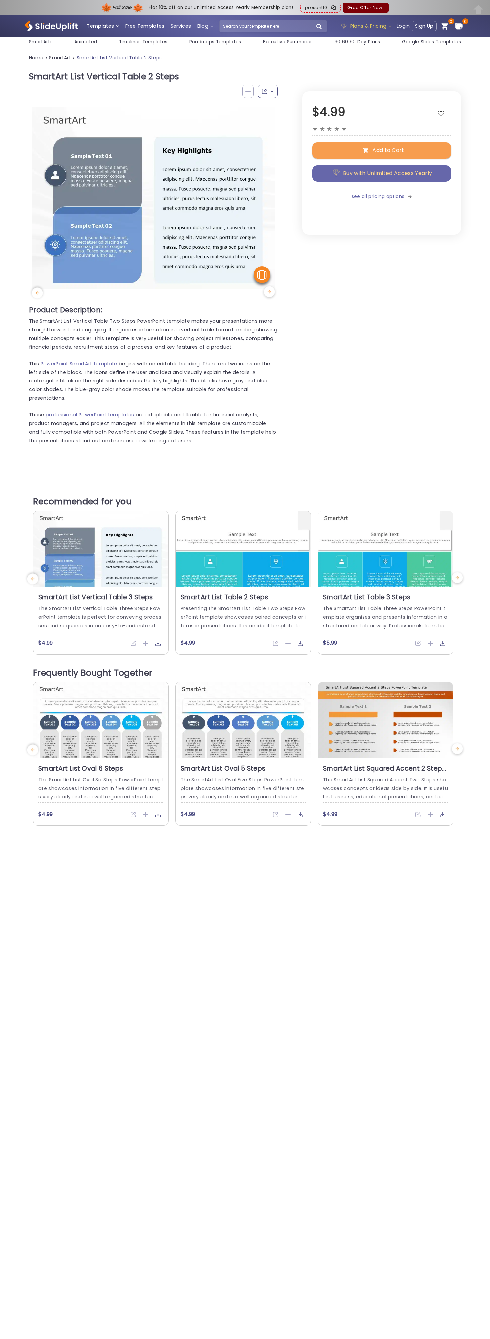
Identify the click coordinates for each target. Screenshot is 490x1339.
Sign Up (424, 26)
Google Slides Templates (431, 42)
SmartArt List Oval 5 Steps (223, 768)
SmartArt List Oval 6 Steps (80, 768)
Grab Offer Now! (365, 7)
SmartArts (41, 42)
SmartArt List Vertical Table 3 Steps (95, 597)
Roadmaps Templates (215, 42)
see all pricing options (378, 196)
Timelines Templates (143, 42)
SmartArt (60, 57)
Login (403, 26)
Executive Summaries (288, 42)
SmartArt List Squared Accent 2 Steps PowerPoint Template (384, 772)
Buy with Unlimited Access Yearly (387, 173)
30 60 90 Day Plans (357, 42)
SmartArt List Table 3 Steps (367, 597)
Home (36, 57)
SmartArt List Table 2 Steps (224, 597)
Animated (85, 42)
